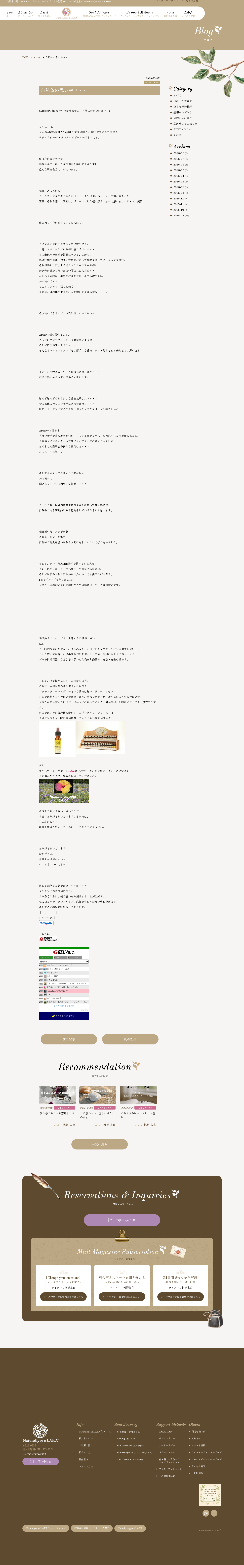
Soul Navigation (135, 1452)
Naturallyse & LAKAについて (95, 1431)
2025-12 (180, 198)
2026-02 (180, 187)
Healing (126, 1438)
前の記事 (69, 1039)
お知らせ (196, 1438)
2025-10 (180, 210)
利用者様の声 (198, 1431)
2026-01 (180, 193)
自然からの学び (182, 118)
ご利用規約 (197, 1473)
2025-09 (181, 215)
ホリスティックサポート (53, 771)
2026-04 (180, 176)
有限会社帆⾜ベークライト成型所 (91, 1528)
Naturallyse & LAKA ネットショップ (46, 1528)
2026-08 (180, 153)
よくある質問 (198, 1466)
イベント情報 (198, 1445)
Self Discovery (132, 1445)
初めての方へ (86, 1452)
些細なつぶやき (182, 112)
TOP (25, 57)
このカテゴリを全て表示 (64, 1006)
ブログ (37, 57)
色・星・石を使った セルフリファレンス (169, 1461)
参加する (84, 1010)
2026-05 (180, 170)
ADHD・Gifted (182, 129)
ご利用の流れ (86, 1445)
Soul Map (129, 1431)
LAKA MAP (165, 1431)
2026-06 (180, 164)
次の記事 (130, 1039)
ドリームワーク (167, 1452)
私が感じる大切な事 (185, 124)
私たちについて (87, 1438)
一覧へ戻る (100, 1144)
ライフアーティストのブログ (206, 1452)
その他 (177, 135)
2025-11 (180, 204)
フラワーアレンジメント (171, 1469)
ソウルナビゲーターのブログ (206, 1459)
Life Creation (131, 1459)
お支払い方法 (86, 1466)
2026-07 (180, 159)
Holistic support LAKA (130, 1528)
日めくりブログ (182, 101)
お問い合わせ (126, 1220)
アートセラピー (167, 1445)
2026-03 (180, 181)
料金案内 (83, 1459)
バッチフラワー (167, 1438)
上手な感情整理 (182, 107)
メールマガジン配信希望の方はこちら (63, 1296)
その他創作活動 (167, 1476)
